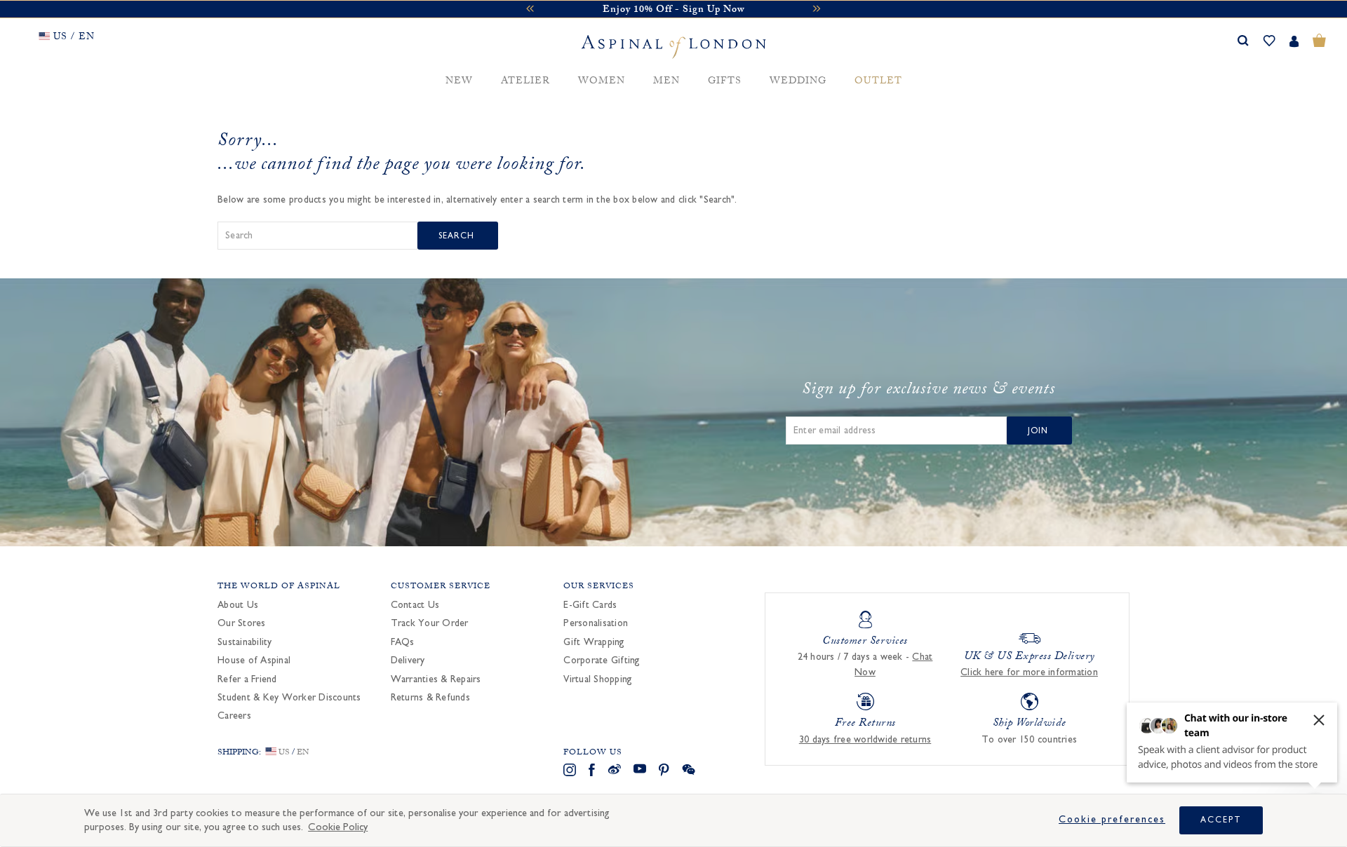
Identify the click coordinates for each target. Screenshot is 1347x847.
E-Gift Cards (590, 605)
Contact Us (415, 605)
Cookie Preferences (1112, 820)
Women (601, 82)
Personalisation (595, 623)
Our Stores (241, 623)
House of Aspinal (253, 660)
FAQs (403, 642)
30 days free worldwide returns (865, 740)
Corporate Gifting (601, 660)
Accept (1221, 819)
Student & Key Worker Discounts (289, 698)
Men (666, 82)
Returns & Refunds (430, 698)
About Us (237, 605)
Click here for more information (1029, 672)
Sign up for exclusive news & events (928, 391)
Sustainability (244, 642)
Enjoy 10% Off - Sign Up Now (673, 11)
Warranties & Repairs (436, 679)
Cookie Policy (338, 827)
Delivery (408, 660)
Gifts (725, 82)
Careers (234, 716)
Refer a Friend (247, 679)
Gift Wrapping (593, 642)
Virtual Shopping (597, 679)
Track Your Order (430, 623)
